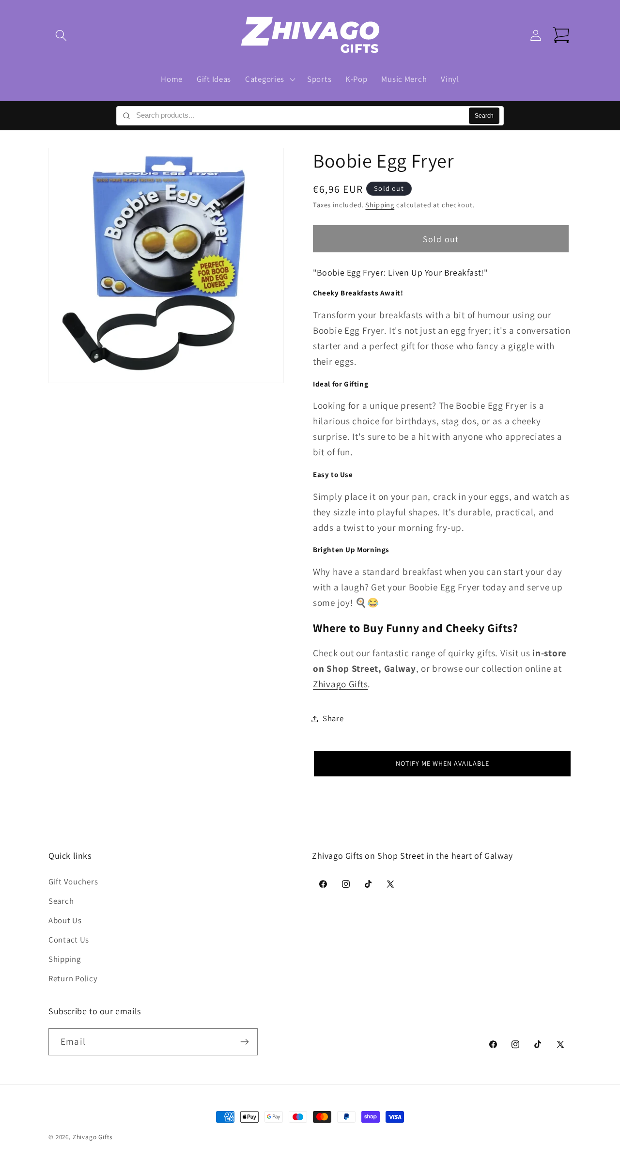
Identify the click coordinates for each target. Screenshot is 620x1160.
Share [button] (333, 718)
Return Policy (72, 978)
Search (484, 115)
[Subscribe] (244, 1041)
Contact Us (68, 939)
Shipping (379, 205)
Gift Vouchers (73, 881)
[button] (61, 35)
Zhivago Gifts (92, 1137)
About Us (65, 919)
